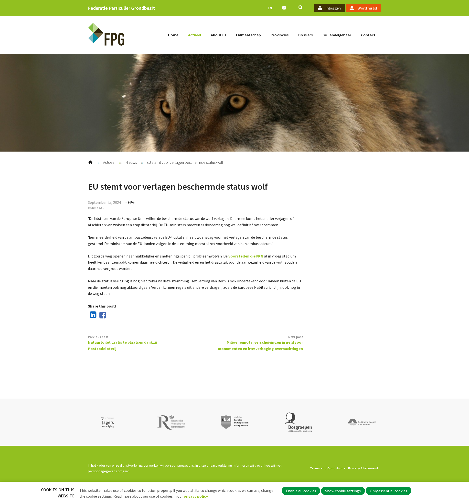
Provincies (279, 34)
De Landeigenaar (336, 34)
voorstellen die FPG (245, 256)
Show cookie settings (343, 490)
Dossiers (305, 34)
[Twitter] (111, 315)
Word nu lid (367, 8)
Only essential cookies (388, 490)
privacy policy (196, 496)
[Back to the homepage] (106, 35)
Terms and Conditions (327, 468)
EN (270, 8)
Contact (368, 34)
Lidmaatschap (248, 34)
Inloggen (333, 8)
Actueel (194, 34)
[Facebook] (102, 315)
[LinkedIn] (92, 315)
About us (218, 34)
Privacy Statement (363, 468)
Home (173, 34)
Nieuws (131, 162)
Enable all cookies (301, 490)
